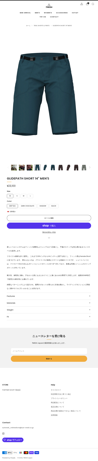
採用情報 (54, 415)
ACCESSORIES (62, 13)
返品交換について (57, 407)
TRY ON (43, 17)
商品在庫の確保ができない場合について (66, 411)
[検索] (93, 4)
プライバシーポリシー (59, 398)
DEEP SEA (12, 206)
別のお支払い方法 (49, 232)
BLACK (53, 206)
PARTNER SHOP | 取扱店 (11, 390)
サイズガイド (56, 390)
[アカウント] (81, 4)
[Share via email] (49, 237)
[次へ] (90, 168)
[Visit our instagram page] (3, 433)
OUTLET (75, 13)
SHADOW (43, 206)
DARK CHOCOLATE (27, 206)
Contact (54, 17)
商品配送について (57, 402)
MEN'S (37, 13)
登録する (49, 359)
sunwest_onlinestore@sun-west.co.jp (18, 427)
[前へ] (8, 168)
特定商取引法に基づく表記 (61, 394)
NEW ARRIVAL (25, 13)
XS (10, 196)
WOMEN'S (48, 13)
